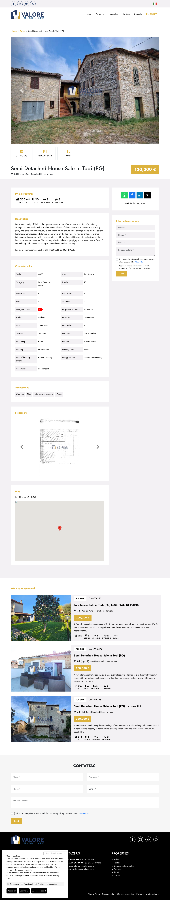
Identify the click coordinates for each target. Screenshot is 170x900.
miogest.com (153, 894)
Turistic (117, 872)
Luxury (151, 14)
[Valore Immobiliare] (27, 14)
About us (114, 13)
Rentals (117, 862)
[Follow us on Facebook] (13, 3)
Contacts (138, 13)
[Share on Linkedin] (140, 195)
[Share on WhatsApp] (124, 195)
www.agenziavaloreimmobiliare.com (77, 869)
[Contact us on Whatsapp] (32, 3)
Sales (22, 31)
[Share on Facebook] (132, 195)
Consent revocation (125, 894)
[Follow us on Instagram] (20, 3)
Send (121, 273)
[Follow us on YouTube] (26, 3)
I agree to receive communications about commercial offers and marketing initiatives (134, 267)
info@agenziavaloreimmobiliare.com (77, 865)
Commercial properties (124, 865)
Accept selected (39, 891)
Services (126, 13)
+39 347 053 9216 (92, 862)
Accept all (12, 891)
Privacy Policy (139, 262)
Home (88, 13)
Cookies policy (108, 894)
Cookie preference (21, 875)
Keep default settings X (55, 853)
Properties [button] (99, 13)
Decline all (24, 891)
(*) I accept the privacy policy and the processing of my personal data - (137, 260)
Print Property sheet (137, 203)
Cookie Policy (43, 875)
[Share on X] (147, 195)
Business (117, 869)
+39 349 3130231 (90, 859)
